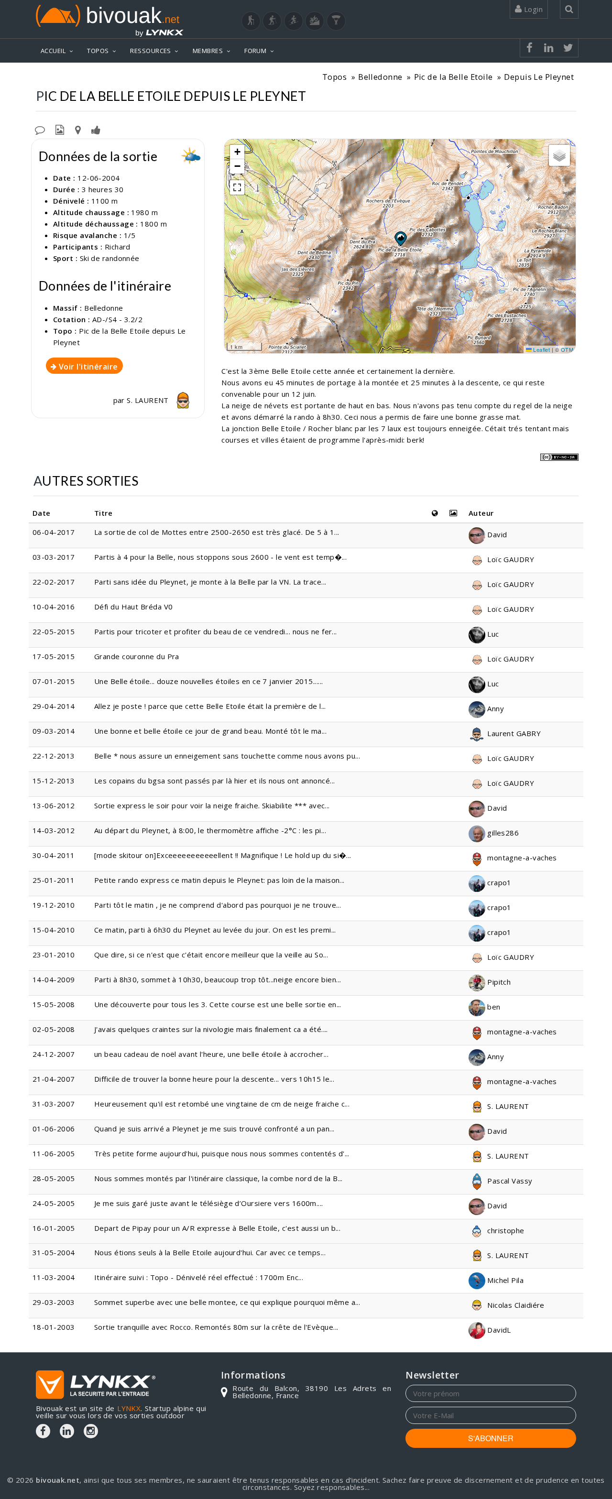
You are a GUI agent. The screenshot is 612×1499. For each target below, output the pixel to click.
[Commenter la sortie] (40, 129)
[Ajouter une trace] (78, 129)
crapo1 (498, 882)
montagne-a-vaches (521, 857)
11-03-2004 (54, 1277)
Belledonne (380, 76)
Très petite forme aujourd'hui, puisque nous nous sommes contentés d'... (222, 1153)
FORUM (255, 50)
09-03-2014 (54, 731)
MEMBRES (208, 50)
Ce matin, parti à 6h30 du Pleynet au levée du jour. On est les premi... (215, 929)
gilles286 (502, 832)
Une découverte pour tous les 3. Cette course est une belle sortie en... (217, 1004)
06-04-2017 (54, 532)
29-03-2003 (54, 1302)
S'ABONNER (491, 1438)
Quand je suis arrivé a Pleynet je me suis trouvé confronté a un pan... (214, 1128)
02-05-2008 (54, 1029)
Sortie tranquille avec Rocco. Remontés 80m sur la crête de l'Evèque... (216, 1327)
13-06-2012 (54, 805)
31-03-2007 (54, 1103)
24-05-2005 (54, 1203)
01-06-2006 (54, 1128)
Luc (492, 634)
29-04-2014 (54, 706)
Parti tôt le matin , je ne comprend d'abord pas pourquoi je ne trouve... (217, 905)
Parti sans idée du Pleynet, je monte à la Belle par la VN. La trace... (210, 582)
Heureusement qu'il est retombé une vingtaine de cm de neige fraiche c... (222, 1103)
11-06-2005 (54, 1153)
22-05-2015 (54, 631)
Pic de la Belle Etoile (453, 76)
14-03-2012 (54, 830)
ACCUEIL (53, 50)
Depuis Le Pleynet (539, 76)
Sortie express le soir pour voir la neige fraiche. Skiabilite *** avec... (212, 805)
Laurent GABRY (513, 733)
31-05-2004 (54, 1252)
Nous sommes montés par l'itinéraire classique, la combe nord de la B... (218, 1178)
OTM (567, 349)
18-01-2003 (54, 1327)
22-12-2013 (54, 755)
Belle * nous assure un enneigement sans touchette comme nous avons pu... (227, 755)
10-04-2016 (54, 606)
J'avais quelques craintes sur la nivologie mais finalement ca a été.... (211, 1029)
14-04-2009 (54, 979)
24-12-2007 (54, 1054)
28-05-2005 (54, 1178)
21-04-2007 (54, 1079)
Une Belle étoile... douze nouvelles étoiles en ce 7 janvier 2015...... (208, 681)
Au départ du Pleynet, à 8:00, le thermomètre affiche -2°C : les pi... (210, 830)
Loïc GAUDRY (509, 559)
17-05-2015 (54, 656)
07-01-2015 (54, 681)
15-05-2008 (54, 1004)
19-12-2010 (54, 905)
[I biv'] (95, 129)
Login (532, 9)
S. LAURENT (149, 400)
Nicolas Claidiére (515, 1305)
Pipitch (498, 982)
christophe (505, 1230)
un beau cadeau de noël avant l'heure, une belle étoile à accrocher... (211, 1054)
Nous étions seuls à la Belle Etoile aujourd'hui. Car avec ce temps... (210, 1252)
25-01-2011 (54, 880)
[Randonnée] (251, 21)
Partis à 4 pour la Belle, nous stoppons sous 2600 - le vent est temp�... (220, 557)
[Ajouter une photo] (60, 129)
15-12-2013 (54, 780)
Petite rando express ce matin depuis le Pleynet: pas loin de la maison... (219, 880)
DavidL (498, 1330)
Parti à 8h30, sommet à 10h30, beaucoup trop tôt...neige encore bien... (217, 979)
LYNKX (129, 1408)
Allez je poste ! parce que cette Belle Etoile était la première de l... (210, 706)
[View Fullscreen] (237, 187)
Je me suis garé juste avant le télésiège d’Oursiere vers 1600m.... (208, 1203)
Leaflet (541, 349)
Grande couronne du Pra (136, 656)
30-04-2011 (54, 855)
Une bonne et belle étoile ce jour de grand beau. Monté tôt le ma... (210, 731)
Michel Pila (504, 1280)
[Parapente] (336, 21)
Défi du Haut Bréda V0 (133, 606)
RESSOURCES (150, 50)
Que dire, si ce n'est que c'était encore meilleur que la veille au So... (211, 954)
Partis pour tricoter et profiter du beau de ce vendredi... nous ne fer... (215, 631)
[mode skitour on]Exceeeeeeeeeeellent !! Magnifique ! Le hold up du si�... (222, 855)
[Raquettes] (272, 21)
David (496, 534)
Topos (334, 76)
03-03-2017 (54, 557)
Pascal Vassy (509, 1180)
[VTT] (314, 21)
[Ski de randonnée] (293, 21)
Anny (494, 708)
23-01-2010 (54, 954)
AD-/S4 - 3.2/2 (117, 319)
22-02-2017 (54, 582)
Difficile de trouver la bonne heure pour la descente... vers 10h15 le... (214, 1079)
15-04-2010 (54, 929)
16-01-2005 (54, 1228)
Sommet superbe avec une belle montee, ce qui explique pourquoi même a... (227, 1302)
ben (493, 1006)
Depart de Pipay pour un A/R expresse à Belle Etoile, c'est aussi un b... (217, 1228)
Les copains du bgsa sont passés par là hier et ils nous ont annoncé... (214, 780)
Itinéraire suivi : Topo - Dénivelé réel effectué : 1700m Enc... (198, 1277)
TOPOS (98, 50)
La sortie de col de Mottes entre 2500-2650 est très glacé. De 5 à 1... (216, 532)
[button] (400, 238)
